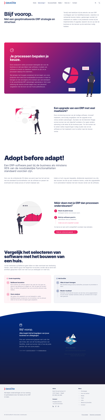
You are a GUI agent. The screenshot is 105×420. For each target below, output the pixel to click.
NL (95, 2)
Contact (74, 3)
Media (60, 3)
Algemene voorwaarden (95, 414)
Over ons (67, 3)
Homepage (84, 391)
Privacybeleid (85, 414)
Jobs (82, 400)
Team (82, 398)
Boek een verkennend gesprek (64, 232)
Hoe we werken (85, 393)
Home (34, 3)
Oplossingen (41, 3)
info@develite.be (42, 350)
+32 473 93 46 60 (30, 350)
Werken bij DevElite (86, 402)
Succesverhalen (52, 3)
